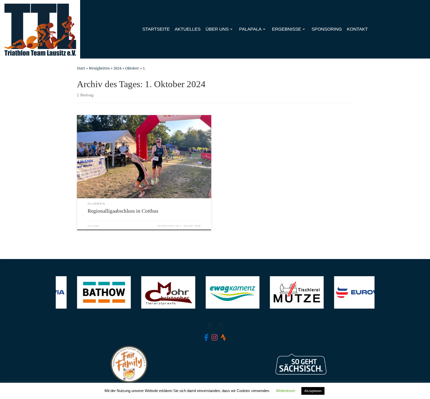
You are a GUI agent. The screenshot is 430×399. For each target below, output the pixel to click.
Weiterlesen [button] (285, 391)
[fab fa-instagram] (215, 338)
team (96, 226)
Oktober (132, 68)
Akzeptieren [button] (313, 391)
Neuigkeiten (99, 68)
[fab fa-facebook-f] (206, 338)
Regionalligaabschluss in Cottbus (123, 211)
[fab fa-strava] (223, 338)
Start (81, 68)
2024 (117, 68)
